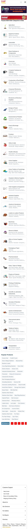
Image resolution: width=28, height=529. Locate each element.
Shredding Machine (7, 382)
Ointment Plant (5, 400)
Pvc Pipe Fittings (6, 416)
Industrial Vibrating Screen (8, 371)
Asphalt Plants (5, 398)
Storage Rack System (19, 387)
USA (20, 525)
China (8, 524)
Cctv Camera (21, 403)
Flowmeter (4, 374)
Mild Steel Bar (13, 390)
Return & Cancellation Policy (10, 496)
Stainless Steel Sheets (7, 392)
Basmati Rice (19, 360)
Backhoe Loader (6, 363)
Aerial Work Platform (7, 387)
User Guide (6, 493)
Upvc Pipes (15, 416)
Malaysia (23, 524)
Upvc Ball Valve (6, 419)
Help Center (6, 491)
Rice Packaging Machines (8, 379)
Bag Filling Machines (20, 395)
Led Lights (13, 403)
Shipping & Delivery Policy (10, 498)
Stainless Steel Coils (7, 414)
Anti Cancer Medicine (14, 406)
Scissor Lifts (15, 368)
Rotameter (20, 371)
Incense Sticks (15, 408)
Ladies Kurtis (5, 403)
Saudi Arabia (15, 525)
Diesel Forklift (22, 384)
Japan (4, 524)
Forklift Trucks (13, 358)
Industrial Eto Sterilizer (7, 376)
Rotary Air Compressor (15, 374)
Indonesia (5, 525)
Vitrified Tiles (21, 411)
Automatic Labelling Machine (9, 384)
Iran (24, 525)
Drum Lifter (20, 366)
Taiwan (12, 524)
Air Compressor (6, 408)
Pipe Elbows (15, 419)
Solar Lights (5, 411)
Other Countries (6, 527)
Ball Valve (4, 406)
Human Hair (5, 358)
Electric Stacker (6, 368)
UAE (10, 525)
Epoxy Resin (5, 390)
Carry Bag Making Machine (9, 366)
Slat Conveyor (14, 398)
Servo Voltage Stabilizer (8, 360)
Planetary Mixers (16, 400)
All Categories (5, 423)
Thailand (18, 524)
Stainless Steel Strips (7, 395)
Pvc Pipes (16, 414)
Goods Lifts (13, 411)
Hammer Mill (17, 382)
